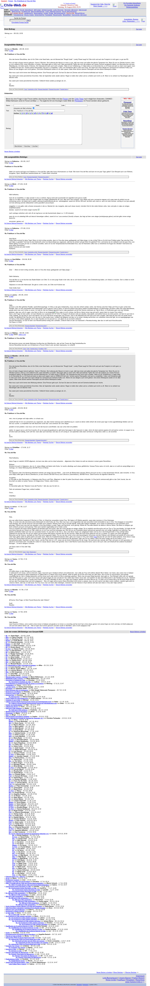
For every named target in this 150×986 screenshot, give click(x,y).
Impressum (83, 10)
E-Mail (11, 50)
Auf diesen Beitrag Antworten (13, 179)
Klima (51, 13)
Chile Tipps (79, 99)
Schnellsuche (47, 10)
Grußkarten (26, 11)
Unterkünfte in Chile (32, 89)
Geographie (38, 13)
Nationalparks (59, 13)
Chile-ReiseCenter (69, 11)
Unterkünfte (39, 15)
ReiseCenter (33, 551)
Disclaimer (79, 984)
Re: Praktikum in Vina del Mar (25, 1)
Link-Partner (58, 10)
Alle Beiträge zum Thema (33, 179)
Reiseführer (80, 13)
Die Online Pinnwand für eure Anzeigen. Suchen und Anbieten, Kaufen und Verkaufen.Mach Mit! (127, 105)
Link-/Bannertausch (53, 11)
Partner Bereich (138, 978)
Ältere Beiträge (118, 972)
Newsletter (16, 11)
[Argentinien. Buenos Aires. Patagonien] (143, 22)
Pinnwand (48, 15)
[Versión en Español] (64, 3)
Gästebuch (29, 10)
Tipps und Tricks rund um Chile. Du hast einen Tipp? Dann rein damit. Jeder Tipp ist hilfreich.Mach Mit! (127, 114)
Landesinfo (28, 13)
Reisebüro (130, 980)
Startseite (14, 10)
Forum (22, 10)
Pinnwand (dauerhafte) (43, 89)
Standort (4, 1)
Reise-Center (111, 980)
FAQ (45, 348)
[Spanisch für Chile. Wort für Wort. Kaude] (115, 6)
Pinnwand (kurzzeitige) (54, 89)
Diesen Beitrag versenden (64, 179)
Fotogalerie (18, 15)
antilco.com (22, 334)
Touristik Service (79, 15)
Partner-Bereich (71, 10)
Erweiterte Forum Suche (20, 22)
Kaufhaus (121, 980)
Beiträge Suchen (48, 179)
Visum (45, 13)
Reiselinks (57, 15)
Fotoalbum (41, 348)
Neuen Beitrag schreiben (12, 151)
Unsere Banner (125, 978)
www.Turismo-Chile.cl (134, 982)
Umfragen (37, 10)
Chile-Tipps (29, 15)
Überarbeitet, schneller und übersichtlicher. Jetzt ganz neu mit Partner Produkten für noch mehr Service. (127, 123)
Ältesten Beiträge (130, 972)
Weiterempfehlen (37, 11)
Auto (95, 537)
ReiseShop (67, 15)
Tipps (28, 348)
